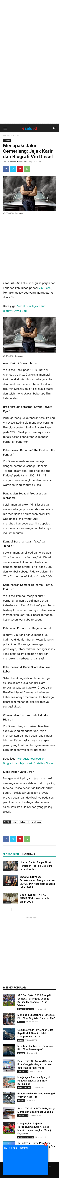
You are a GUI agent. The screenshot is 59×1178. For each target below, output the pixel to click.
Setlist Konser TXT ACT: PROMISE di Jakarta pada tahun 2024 (34, 898)
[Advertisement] (29, 31)
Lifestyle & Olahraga (25, 1009)
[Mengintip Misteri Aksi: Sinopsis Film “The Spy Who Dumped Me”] (9, 1019)
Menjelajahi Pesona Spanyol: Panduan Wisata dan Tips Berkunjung (33, 1080)
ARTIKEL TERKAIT (11, 854)
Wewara (21, 1100)
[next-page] (10, 909)
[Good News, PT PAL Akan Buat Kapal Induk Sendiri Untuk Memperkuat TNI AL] (9, 1034)
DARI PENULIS (28, 854)
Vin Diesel (45, 288)
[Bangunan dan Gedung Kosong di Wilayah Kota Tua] (9, 1098)
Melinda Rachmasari (18, 162)
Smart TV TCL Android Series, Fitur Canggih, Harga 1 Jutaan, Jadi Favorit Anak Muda (34, 1064)
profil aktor (36, 822)
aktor (15, 822)
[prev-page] (5, 909)
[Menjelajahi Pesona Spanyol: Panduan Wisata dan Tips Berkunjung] (9, 1082)
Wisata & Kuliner (24, 1087)
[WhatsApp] (27, 169)
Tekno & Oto (23, 1071)
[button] (5, 128)
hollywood (24, 822)
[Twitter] (13, 169)
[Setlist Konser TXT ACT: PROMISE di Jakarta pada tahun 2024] (10, 898)
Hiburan (16, 135)
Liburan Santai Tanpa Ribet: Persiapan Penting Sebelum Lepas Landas (36, 866)
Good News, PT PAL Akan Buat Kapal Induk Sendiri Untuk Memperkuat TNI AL (35, 1033)
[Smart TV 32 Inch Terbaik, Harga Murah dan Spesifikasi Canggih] (9, 1113)
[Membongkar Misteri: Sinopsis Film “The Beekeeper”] (9, 1050)
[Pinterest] (20, 169)
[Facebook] (6, 169)
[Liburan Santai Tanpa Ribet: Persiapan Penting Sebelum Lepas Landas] (10, 866)
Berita (20, 1040)
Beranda (6, 135)
